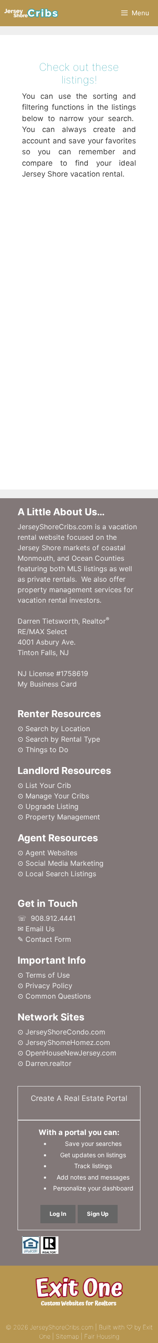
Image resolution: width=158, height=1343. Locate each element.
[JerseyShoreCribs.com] (31, 13)
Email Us (39, 928)
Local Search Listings (60, 873)
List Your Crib (48, 785)
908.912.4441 (53, 918)
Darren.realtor (48, 1063)
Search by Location (57, 728)
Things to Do (46, 749)
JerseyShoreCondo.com (65, 1031)
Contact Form (48, 939)
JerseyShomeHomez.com (67, 1042)
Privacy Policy (48, 985)
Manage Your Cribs (57, 795)
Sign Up (97, 1213)
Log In (58, 1213)
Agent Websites (51, 852)
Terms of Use (47, 975)
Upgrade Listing (52, 806)
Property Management (62, 816)
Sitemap (67, 1336)
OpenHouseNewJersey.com (70, 1052)
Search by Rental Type (62, 739)
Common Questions (58, 996)
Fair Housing (101, 1336)
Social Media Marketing (64, 863)
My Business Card (47, 684)
